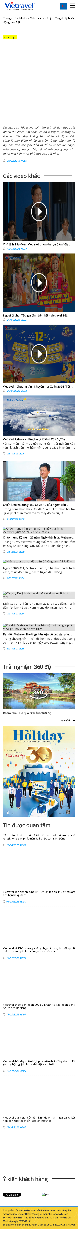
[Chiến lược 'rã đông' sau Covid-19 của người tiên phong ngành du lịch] (39, 481)
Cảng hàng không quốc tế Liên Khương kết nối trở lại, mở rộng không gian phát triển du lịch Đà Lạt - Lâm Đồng (39, 837)
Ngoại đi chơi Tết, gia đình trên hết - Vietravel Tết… (36, 315)
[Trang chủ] (19, 6)
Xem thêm (66, 720)
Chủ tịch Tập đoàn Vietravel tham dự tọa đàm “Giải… (37, 244)
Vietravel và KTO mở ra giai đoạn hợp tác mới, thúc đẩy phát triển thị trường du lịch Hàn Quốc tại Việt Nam (39, 950)
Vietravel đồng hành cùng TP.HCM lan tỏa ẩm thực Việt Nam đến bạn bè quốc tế (39, 893)
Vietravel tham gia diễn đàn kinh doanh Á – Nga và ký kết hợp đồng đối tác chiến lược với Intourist (39, 1119)
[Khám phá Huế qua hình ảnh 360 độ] (38, 698)
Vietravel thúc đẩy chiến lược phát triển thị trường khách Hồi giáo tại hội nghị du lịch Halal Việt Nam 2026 (39, 1063)
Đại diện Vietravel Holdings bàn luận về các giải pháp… (38, 634)
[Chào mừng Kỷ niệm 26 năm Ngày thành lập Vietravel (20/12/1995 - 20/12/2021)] (39, 530)
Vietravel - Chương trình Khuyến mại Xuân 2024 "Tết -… (38, 386)
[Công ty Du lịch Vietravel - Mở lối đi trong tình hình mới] (39, 595)
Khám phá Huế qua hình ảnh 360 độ (27, 713)
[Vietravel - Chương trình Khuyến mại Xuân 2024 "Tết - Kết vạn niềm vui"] (39, 355)
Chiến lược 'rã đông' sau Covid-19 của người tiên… (35, 505)
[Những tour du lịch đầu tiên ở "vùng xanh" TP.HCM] (39, 561)
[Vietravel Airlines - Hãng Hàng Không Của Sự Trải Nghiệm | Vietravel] (39, 415)
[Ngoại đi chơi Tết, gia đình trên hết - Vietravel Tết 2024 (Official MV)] (39, 283)
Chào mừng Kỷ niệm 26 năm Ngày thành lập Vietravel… (38, 537)
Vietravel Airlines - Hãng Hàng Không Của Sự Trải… (35, 439)
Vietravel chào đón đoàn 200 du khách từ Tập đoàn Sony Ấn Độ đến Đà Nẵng (39, 1006)
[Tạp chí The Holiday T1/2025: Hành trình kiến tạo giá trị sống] (39, 771)
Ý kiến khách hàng (25, 1179)
